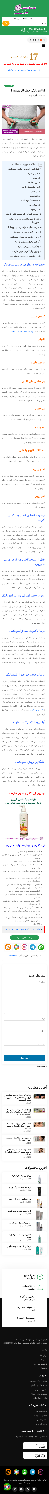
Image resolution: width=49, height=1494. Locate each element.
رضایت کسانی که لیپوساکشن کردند (22, 214)
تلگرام (40, 1446)
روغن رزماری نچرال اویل (21, 1176)
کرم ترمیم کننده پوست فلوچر (19, 1211)
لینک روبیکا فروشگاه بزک (31, 70)
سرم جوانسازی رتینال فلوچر (20, 1199)
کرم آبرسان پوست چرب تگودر (19, 1246)
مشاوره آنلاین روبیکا (39, 1394)
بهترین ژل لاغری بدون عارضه (25, 251)
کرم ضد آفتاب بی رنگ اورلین (19, 1187)
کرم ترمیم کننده (36, 710)
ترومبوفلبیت (33, 182)
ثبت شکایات (42, 1368)
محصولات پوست (40, 1415)
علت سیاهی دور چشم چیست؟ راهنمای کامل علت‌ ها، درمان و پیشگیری (19, 1126)
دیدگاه (42, 982)
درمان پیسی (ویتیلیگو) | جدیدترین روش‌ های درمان (18, 1139)
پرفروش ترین (41, 1411)
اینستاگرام (39, 1455)
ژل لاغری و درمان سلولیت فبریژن (24, 256)
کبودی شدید (33, 173)
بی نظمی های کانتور (29, 187)
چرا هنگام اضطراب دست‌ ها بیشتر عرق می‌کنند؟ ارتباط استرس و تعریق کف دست (17, 1097)
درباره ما (43, 1355)
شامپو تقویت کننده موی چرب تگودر (19, 1236)
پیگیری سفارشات (40, 1398)
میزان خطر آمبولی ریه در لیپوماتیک (23, 227)
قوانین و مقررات (40, 1364)
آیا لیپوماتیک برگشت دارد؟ (27, 242)
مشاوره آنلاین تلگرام (39, 1385)
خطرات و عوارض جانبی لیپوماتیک (23, 169)
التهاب (35, 178)
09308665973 (37, 29)
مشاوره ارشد (34, 95)
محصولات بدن (41, 1424)
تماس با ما (43, 1360)
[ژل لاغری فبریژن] (23, 819)
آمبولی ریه (33, 205)
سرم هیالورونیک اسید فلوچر (20, 1223)
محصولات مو (42, 1420)
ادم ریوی (34, 209)
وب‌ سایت (41, 1044)
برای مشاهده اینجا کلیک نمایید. (22, 331)
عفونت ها (34, 196)
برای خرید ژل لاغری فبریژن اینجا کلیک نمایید (23, 929)
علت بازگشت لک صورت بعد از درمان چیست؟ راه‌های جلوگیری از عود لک (17, 1152)
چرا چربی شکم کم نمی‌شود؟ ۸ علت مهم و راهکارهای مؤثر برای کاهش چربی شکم (18, 1111)
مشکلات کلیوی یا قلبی (29, 200)
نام (43, 1019)
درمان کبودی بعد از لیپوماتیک (26, 232)
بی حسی (34, 191)
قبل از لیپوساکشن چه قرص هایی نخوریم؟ (24, 220)
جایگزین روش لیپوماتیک (28, 246)
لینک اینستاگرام (14, 70)
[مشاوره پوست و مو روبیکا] (7, 1487)
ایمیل (42, 1031)
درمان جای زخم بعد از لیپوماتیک (24, 237)
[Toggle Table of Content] (39, 165)
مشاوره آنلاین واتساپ (38, 1381)
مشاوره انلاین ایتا (40, 1390)
